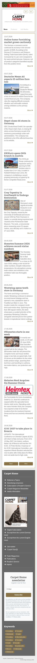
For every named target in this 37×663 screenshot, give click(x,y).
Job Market (24, 29)
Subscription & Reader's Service (19, 486)
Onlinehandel (18, 649)
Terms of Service (19, 658)
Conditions (8, 616)
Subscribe (18, 595)
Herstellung (10, 631)
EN (31, 12)
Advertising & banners (15, 483)
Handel (19, 634)
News (6, 29)
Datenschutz (10, 658)
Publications (11, 559)
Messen (9, 649)
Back (11, 463)
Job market (11, 547)
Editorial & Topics (13, 480)
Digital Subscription (14, 530)
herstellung (9, 646)
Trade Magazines (13, 556)
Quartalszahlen (20, 646)
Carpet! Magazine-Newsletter (17, 489)
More (29, 66)
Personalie (19, 631)
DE (26, 12)
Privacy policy (17, 616)
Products (14, 29)
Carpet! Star (11, 549)
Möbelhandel (10, 634)
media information (13, 491)
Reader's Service (13, 562)
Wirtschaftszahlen (20, 637)
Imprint (9, 564)
